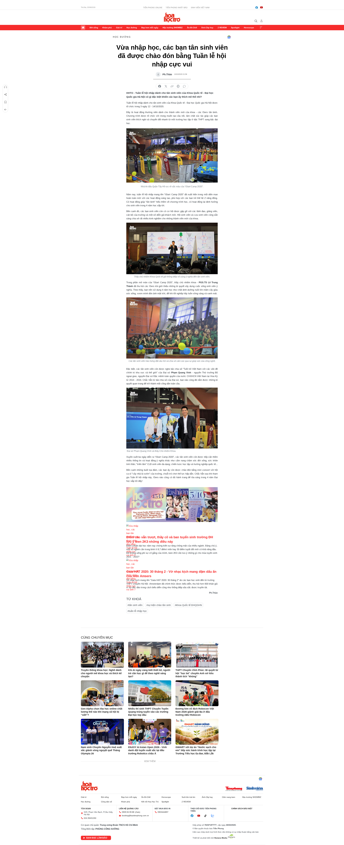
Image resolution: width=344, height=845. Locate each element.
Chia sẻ (5, 94)
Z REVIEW (222, 28)
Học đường (131, 28)
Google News (229, 37)
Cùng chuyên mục (97, 637)
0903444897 (163, 812)
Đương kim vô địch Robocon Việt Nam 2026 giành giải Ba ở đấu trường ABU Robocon (194, 711)
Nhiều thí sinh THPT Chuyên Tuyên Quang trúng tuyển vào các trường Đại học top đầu (148, 711)
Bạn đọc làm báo (96, 838)
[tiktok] (207, 815)
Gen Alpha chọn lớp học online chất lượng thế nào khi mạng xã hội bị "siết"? (101, 711)
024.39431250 (90, 818)
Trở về (5, 109)
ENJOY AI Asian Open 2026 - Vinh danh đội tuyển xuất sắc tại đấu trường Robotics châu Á (147, 750)
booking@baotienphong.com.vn (135, 815)
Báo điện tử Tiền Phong (172, 17)
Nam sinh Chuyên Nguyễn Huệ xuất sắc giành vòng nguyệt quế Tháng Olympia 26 (101, 750)
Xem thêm (261, 27)
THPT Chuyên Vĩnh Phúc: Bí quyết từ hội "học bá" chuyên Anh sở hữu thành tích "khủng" (196, 673)
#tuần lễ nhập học (137, 611)
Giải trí (119, 28)
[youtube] (261, 7)
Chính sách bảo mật (241, 808)
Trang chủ (83, 27)
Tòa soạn (86, 808)
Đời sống (94, 28)
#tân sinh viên (135, 605)
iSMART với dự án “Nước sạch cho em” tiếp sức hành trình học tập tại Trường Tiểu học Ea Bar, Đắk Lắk (195, 750)
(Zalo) (137, 812)
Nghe (5, 87)
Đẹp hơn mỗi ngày (149, 28)
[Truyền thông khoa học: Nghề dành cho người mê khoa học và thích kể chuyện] (102, 655)
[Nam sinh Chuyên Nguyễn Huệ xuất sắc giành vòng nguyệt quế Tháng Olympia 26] (102, 732)
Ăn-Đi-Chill (192, 28)
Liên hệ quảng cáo (129, 808)
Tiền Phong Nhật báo (176, 7)
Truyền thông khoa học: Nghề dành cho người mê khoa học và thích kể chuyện (101, 673)
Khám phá (107, 28)
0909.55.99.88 (128, 812)
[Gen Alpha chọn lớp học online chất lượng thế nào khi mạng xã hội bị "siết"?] (102, 693)
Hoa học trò (89, 786)
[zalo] (214, 815)
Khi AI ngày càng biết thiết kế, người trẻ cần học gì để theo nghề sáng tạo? (149, 673)
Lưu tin (5, 102)
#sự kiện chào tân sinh (158, 605)
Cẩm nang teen (228, 797)
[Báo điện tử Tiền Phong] (233, 789)
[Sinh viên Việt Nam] (254, 789)
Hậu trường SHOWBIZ (173, 28)
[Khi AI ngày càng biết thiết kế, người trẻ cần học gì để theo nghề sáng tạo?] (149, 655)
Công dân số (106, 802)
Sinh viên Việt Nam (200, 7)
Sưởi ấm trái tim (188, 797)
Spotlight (235, 28)
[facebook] (256, 7)
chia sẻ (159, 86)
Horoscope (249, 28)
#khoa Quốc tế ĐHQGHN (188, 605)
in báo (178, 86)
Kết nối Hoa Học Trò (150, 802)
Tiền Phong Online (152, 7)
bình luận (184, 86)
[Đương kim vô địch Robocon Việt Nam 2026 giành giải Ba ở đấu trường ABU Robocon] (196, 693)
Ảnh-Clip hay (207, 28)
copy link (172, 86)
